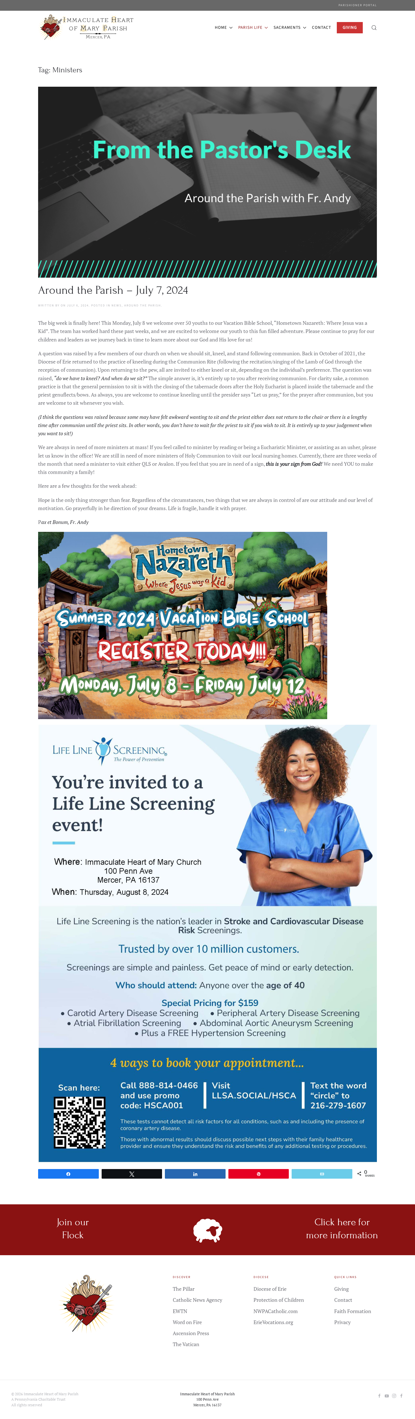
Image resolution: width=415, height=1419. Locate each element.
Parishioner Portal (357, 5)
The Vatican (186, 1344)
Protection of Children (279, 1299)
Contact (321, 28)
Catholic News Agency (197, 1299)
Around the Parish (142, 305)
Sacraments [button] (287, 28)
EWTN (180, 1311)
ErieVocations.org (273, 1322)
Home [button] (221, 28)
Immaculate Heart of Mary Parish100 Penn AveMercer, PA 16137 (207, 1399)
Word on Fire (187, 1322)
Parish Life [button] (250, 28)
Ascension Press (191, 1333)
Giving (341, 1288)
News (117, 305)
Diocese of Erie (270, 1288)
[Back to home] (87, 28)
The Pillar (184, 1288)
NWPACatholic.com (276, 1311)
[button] (374, 28)
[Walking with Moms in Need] (401, 1395)
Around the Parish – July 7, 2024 (113, 290)
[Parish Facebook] (379, 1395)
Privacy (342, 1322)
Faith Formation (352, 1311)
